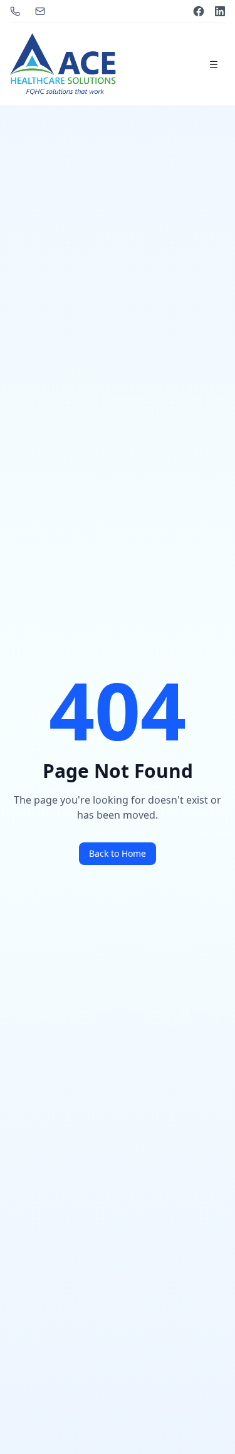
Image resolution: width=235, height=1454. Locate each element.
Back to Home (117, 853)
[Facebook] (198, 11)
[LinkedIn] (220, 11)
